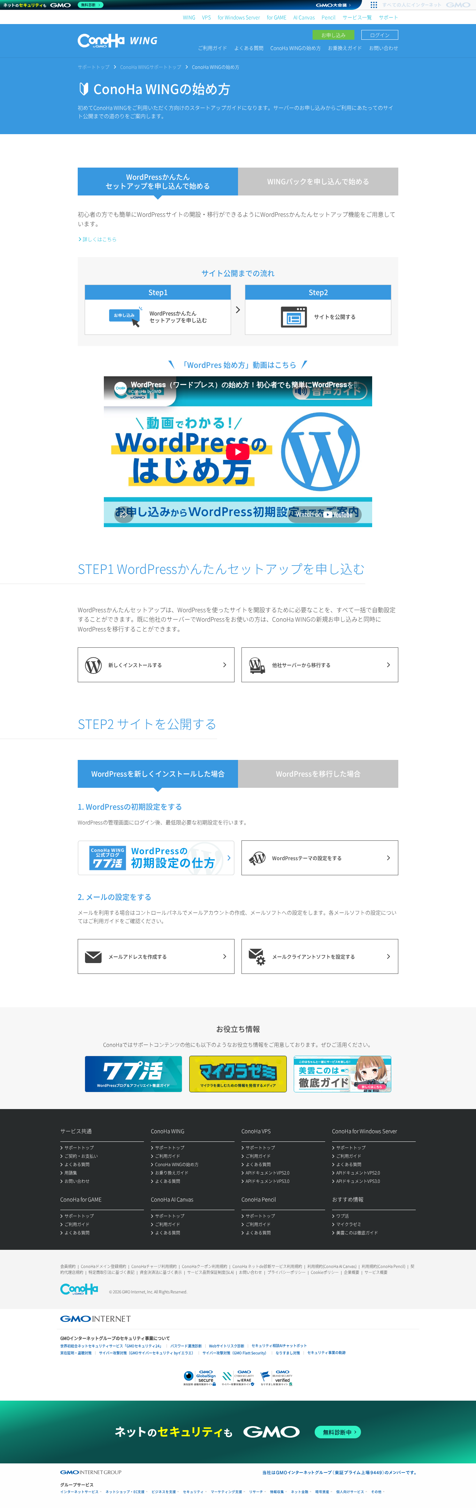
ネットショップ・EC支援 (125, 1492)
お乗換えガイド (345, 47)
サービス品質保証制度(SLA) (210, 1272)
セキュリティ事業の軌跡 (326, 1352)
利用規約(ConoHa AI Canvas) (331, 1266)
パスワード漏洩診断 (186, 1345)
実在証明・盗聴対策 (76, 1352)
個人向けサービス (350, 1492)
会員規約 (68, 1266)
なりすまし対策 (288, 1352)
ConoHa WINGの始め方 (295, 47)
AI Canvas (304, 17)
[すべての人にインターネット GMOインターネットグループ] (427, 5)
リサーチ (256, 1492)
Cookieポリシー (325, 1272)
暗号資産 (322, 1492)
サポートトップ (93, 66)
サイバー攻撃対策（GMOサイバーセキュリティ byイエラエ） (147, 1352)
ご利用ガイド (212, 47)
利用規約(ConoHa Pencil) (383, 1266)
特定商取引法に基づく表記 (112, 1272)
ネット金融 (299, 1492)
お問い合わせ (383, 47)
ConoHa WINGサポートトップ (150, 66)
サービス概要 (375, 1272)
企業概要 (351, 1272)
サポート (388, 17)
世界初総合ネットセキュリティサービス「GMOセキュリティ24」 (111, 1345)
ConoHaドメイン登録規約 (103, 1266)
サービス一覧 (357, 17)
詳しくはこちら (100, 239)
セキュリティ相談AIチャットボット (279, 1345)
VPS (206, 17)
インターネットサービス (79, 1492)
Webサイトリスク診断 (226, 1345)
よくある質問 (248, 47)
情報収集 (277, 1492)
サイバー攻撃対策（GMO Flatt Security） (235, 1352)
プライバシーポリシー (286, 1272)
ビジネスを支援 (164, 1492)
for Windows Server (239, 17)
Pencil (329, 17)
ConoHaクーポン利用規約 (204, 1266)
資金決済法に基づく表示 (161, 1272)
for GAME (276, 17)
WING (189, 17)
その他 (376, 1492)
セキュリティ (193, 1492)
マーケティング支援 (226, 1492)
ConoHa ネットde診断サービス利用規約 (267, 1266)
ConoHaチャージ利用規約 (154, 1266)
